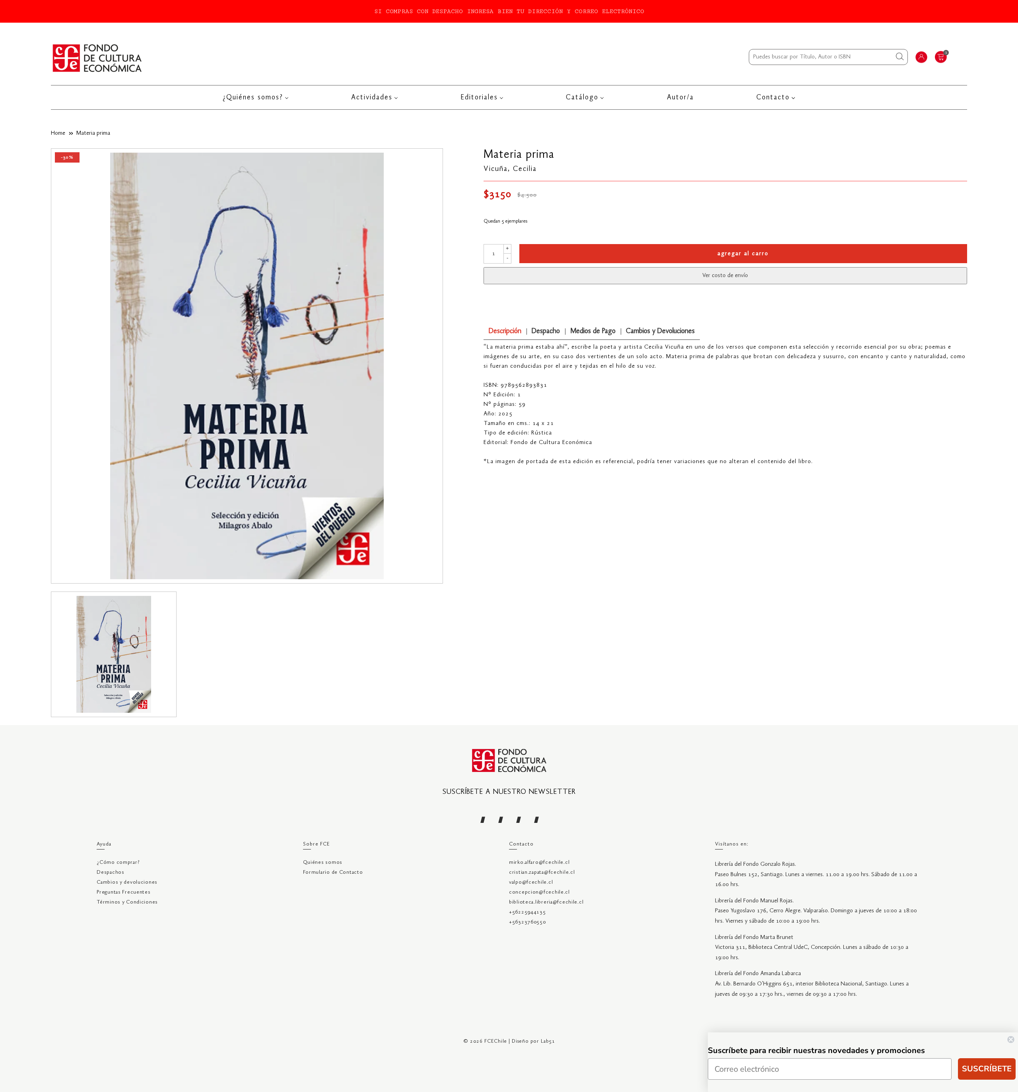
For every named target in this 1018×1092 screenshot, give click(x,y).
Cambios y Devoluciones (660, 331)
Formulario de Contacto (333, 872)
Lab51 (548, 1041)
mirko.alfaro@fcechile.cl (539, 862)
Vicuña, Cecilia (510, 169)
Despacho (546, 331)
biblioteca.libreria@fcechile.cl (546, 902)
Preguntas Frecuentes (123, 892)
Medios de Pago (593, 331)
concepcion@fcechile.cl (539, 892)
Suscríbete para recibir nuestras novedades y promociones (816, 1050)
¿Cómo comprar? (118, 862)
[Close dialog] (1011, 1040)
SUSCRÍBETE (987, 1068)
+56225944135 (527, 912)
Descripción (505, 331)
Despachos (110, 872)
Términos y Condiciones (127, 902)
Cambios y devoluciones (127, 882)
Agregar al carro (743, 253)
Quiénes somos (322, 862)
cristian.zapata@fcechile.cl (542, 872)
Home (58, 133)
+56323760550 (527, 922)
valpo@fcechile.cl (531, 882)
